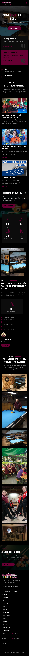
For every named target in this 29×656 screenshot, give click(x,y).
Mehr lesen (4, 126)
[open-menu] (26, 3)
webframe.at (21, 650)
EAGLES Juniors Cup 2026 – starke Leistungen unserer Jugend (12, 116)
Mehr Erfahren (7, 60)
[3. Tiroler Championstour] (14, 168)
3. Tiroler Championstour (9, 178)
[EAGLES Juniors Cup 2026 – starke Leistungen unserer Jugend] (14, 105)
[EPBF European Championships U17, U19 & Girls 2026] (14, 137)
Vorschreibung (6, 46)
